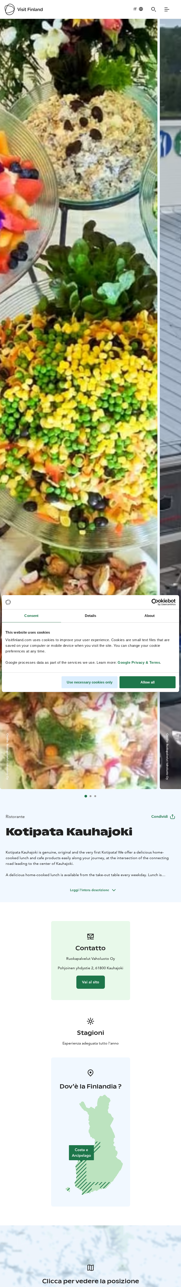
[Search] (153, 9)
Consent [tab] (31, 616)
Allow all (147, 682)
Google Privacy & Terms (139, 662)
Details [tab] (90, 616)
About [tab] (149, 616)
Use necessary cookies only (89, 682)
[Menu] (167, 9)
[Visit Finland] (24, 9)
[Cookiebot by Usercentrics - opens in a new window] (155, 602)
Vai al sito (90, 982)
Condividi (159, 816)
